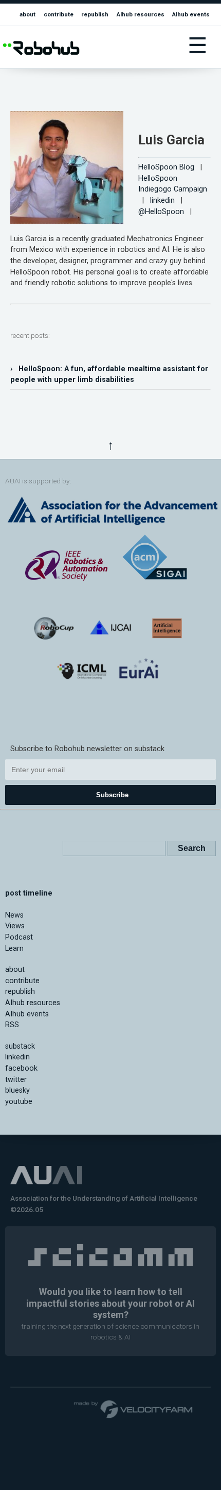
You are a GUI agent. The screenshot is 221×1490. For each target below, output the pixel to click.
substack (20, 1046)
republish (94, 14)
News (14, 915)
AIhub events (191, 14)
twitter (16, 1079)
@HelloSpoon (161, 211)
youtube (18, 1101)
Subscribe (112, 795)
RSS (12, 1024)
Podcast (19, 937)
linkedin (162, 200)
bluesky (17, 1090)
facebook (21, 1068)
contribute (58, 14)
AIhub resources (140, 14)
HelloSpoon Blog (166, 167)
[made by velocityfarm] (133, 1408)
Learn (14, 948)
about (27, 14)
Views (15, 926)
